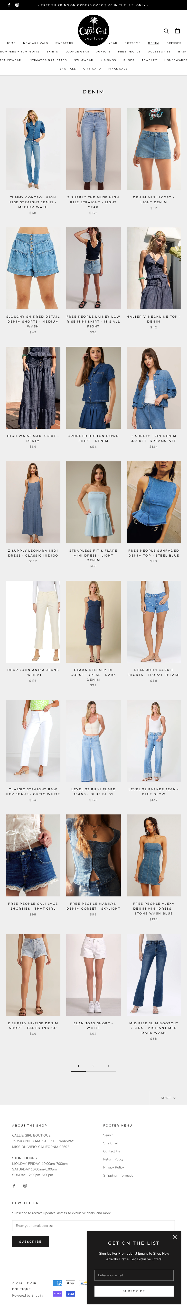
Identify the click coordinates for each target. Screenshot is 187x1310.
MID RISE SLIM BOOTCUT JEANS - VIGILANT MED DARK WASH (153, 1028)
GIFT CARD (92, 68)
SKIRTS (52, 51)
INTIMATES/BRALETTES (47, 60)
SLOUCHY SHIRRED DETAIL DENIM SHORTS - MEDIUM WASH (33, 321)
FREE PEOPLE (129, 51)
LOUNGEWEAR (77, 51)
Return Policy (113, 1159)
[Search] (166, 30)
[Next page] (108, 1066)
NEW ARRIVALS (35, 43)
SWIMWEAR (83, 60)
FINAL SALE (118, 68)
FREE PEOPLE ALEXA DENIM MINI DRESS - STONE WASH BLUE (154, 908)
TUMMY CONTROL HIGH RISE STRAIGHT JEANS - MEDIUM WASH (33, 202)
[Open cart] (177, 30)
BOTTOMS (133, 43)
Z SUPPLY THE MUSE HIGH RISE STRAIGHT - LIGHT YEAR (93, 202)
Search (108, 1135)
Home (11, 43)
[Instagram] (17, 5)
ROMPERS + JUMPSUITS (19, 51)
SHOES (128, 60)
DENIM (153, 43)
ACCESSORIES (159, 51)
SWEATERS (64, 43)
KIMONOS (108, 60)
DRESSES (174, 43)
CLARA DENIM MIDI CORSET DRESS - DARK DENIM (93, 674)
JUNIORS (103, 51)
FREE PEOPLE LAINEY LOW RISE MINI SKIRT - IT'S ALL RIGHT (93, 321)
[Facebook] (9, 5)
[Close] (175, 1237)
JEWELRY (149, 60)
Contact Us (111, 1151)
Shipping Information (119, 1175)
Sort (167, 1098)
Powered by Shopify (27, 1295)
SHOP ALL (68, 68)
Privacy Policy (113, 1167)
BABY (182, 51)
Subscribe (134, 1291)
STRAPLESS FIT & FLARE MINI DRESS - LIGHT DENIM (93, 555)
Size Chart (111, 1143)
